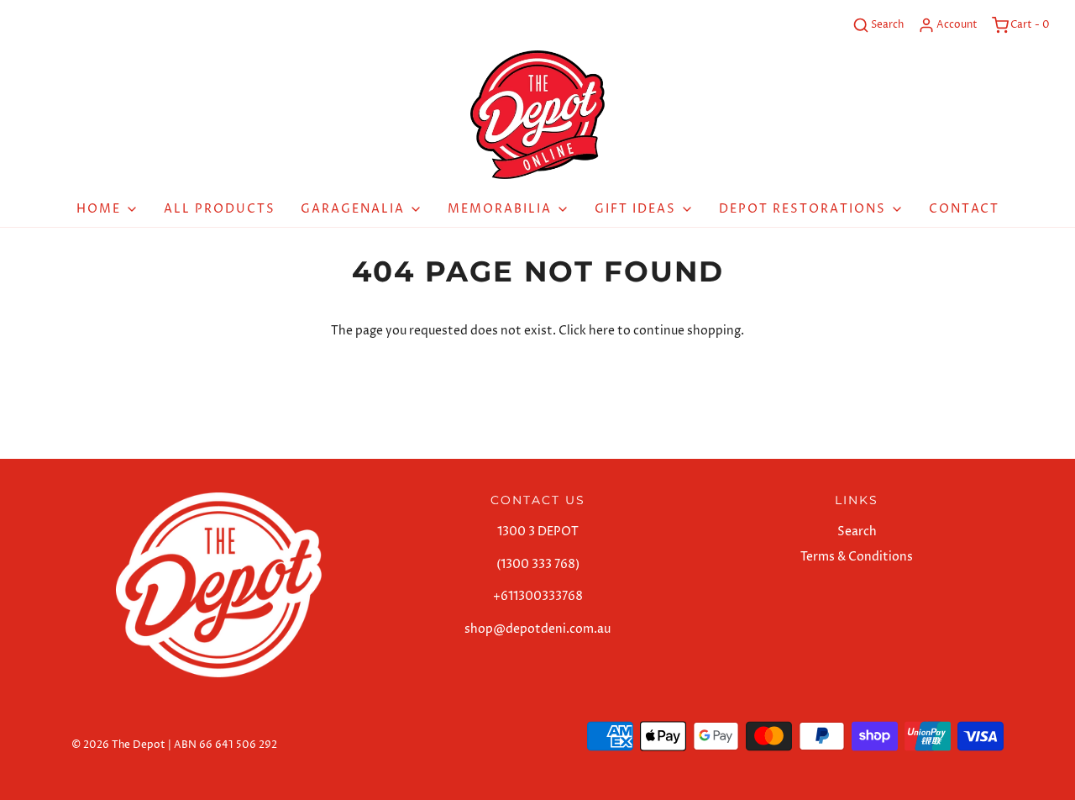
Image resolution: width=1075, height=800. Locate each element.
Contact (964, 209)
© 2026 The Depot (118, 745)
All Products (219, 209)
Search (857, 531)
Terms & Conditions (856, 557)
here (602, 331)
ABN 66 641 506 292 (225, 745)
